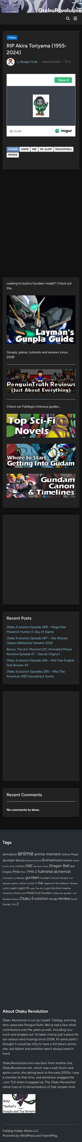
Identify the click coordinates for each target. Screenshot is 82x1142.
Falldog (57, 1020)
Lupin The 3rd (36, 888)
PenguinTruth (33, 1025)
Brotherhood (52, 860)
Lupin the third (53, 888)
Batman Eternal (33, 860)
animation (10, 854)
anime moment (47, 854)
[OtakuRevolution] (41, 6)
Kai (40, 883)
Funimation (8, 878)
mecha (66, 888)
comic (76, 860)
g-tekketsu (19, 878)
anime (25, 149)
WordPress (27, 1135)
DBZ (34, 149)
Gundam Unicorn (49, 877)
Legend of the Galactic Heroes (61, 883)
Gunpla (64, 877)
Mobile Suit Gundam (39, 892)
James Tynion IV (28, 883)
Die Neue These (41, 866)
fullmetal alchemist (54, 871)
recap (53, 899)
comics (20, 866)
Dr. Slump (46, 149)
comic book (9, 866)
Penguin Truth (29, 61)
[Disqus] (41, 226)
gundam (32, 877)
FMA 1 (23, 872)
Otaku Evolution (34, 898)
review (64, 898)
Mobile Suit (20, 893)
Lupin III (23, 888)
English (7, 872)
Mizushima (8, 893)
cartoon (67, 860)
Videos (12, 37)
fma (16, 871)
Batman (20, 860)
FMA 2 (32, 872)
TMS (13, 904)
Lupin (13, 888)
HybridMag (49, 1135)
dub (72, 866)
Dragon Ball (63, 149)
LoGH (6, 888)
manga (12, 154)
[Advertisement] (41, 559)
